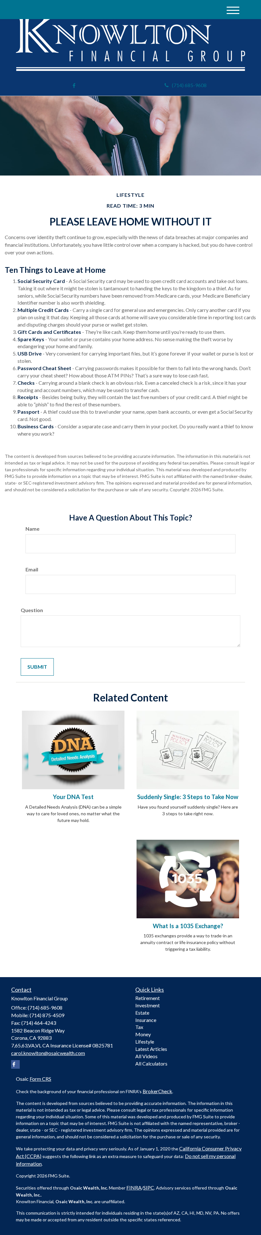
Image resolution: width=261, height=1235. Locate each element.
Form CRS (40, 1079)
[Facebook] (74, 85)
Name (32, 529)
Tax (139, 1027)
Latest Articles (151, 1049)
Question (32, 610)
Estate (142, 1013)
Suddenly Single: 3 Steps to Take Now (187, 796)
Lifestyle (144, 1041)
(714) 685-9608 (189, 85)
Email (31, 569)
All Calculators (151, 1063)
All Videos (146, 1056)
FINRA (134, 1187)
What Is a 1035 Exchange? (188, 925)
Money (143, 1034)
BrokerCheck (157, 1091)
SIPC (148, 1187)
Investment (147, 1005)
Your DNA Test (73, 796)
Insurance (145, 1020)
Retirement (147, 998)
